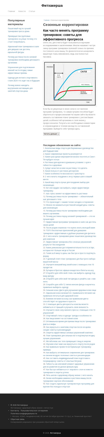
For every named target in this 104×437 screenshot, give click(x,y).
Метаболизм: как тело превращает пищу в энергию (68, 341)
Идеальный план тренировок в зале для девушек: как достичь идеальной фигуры (23, 49)
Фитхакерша (52, 5)
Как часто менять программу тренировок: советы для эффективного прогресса (66, 34)
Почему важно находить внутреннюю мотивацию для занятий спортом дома (20, 88)
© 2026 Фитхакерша (19, 405)
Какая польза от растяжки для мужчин (62, 171)
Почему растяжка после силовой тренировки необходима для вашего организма (24, 60)
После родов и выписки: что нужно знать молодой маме (70, 227)
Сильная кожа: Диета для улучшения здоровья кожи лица (71, 290)
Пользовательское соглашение (34, 410)
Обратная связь (17, 419)
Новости (22, 11)
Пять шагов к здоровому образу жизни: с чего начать (69, 375)
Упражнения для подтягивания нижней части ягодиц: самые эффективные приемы (21, 70)
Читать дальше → (51, 134)
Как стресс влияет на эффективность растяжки (66, 193)
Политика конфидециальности (24, 413)
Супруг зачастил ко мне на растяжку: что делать (66, 168)
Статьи (32, 11)
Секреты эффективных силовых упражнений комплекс (69, 332)
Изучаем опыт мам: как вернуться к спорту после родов (70, 344)
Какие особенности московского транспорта (64, 173)
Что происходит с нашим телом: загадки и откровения (69, 202)
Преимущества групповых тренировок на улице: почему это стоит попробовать (22, 39)
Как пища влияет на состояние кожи (62, 318)
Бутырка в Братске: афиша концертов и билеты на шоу (70, 270)
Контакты (15, 410)
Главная (11, 11)
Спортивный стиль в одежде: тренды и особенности (68, 315)
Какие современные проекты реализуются (63, 154)
